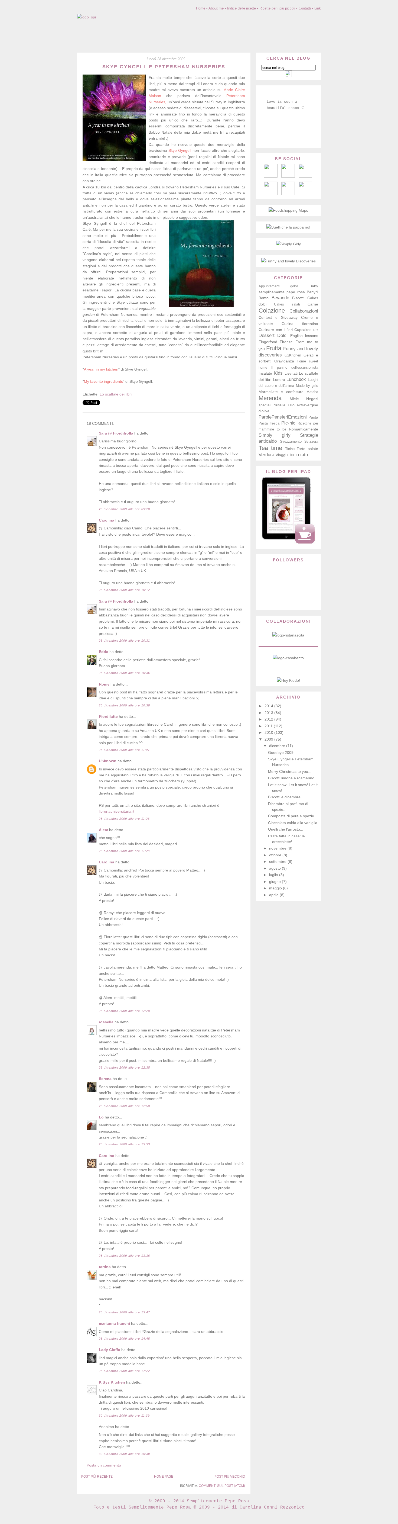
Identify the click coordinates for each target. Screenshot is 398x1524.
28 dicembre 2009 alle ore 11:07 (124, 749)
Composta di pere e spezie (291, 816)
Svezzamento (291, 441)
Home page (163, 1476)
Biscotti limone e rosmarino (291, 778)
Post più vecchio (229, 1476)
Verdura (266, 454)
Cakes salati (287, 304)
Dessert (267, 335)
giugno (275, 881)
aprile (274, 895)
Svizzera (311, 441)
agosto (275, 868)
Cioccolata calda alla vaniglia (292, 823)
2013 (269, 712)
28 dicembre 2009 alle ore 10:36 (124, 672)
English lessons (304, 335)
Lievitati (291, 373)
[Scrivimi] (271, 176)
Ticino (290, 449)
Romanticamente (303, 429)
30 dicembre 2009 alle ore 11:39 (124, 1415)
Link (317, 8)
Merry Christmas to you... (289, 771)
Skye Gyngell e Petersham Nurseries (163, 66)
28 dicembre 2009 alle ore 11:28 (124, 851)
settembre (278, 861)
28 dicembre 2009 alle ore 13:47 (124, 1312)
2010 (269, 732)
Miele (294, 399)
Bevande (280, 297)
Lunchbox (296, 379)
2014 (269, 706)
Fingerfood (268, 342)
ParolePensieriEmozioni (283, 417)
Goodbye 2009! (281, 752)
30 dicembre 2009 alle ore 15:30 (124, 1453)
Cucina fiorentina (300, 323)
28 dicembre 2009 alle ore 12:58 (124, 1106)
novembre (278, 848)
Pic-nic (288, 423)
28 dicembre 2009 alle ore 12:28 (124, 1010)
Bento (264, 298)
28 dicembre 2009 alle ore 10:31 (124, 640)
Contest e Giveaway (278, 317)
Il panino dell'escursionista (294, 367)
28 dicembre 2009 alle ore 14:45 (124, 1338)
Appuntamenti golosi (279, 286)
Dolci (282, 335)
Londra (279, 379)
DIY (315, 330)
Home (200, 8)
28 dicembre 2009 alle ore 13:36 (124, 1255)
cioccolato (297, 454)
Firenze (286, 342)
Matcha (312, 392)
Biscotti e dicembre (284, 797)
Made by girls (307, 386)
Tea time (270, 448)
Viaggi (281, 455)
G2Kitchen (293, 355)
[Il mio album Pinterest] (305, 176)
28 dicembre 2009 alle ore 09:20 (124, 509)
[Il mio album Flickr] (288, 194)
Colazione (272, 310)
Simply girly (275, 435)
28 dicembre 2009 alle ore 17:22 (124, 1370)
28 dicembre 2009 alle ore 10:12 (124, 589)
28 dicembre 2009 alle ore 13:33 (124, 1144)
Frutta (273, 348)
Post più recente (97, 1476)
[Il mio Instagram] (305, 194)
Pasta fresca (269, 423)
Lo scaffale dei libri (116, 394)
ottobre (275, 855)
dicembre (277, 746)
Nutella (279, 405)
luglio (274, 875)
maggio (276, 888)
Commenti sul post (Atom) (222, 1486)
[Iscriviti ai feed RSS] (288, 176)
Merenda (270, 398)
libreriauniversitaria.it (116, 811)
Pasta (313, 417)
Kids (278, 373)
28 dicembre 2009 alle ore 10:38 (124, 705)
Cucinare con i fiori (276, 329)
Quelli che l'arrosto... (285, 829)
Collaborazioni (303, 311)
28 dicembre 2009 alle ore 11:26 (124, 818)
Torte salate (307, 448)
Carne (313, 304)
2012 (269, 719)
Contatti (305, 8)
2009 (269, 739)
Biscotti (298, 298)
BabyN (312, 292)
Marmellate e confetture (281, 392)
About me (216, 8)
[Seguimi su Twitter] (271, 194)
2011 (269, 726)
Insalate (265, 373)
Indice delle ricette (241, 8)
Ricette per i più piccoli (277, 8)
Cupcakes (302, 329)
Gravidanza (284, 361)
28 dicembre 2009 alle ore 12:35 (124, 1067)
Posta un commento (104, 1465)
